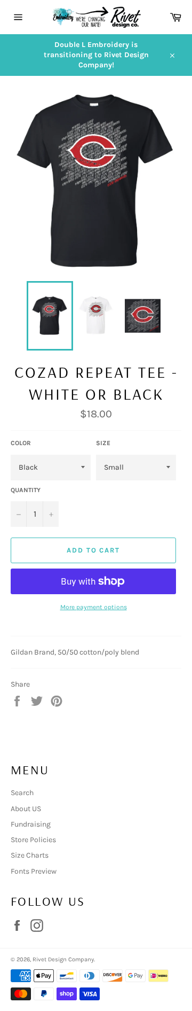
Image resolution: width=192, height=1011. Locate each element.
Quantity (26, 490)
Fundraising (31, 824)
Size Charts (30, 855)
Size (103, 443)
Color (21, 443)
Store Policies (33, 839)
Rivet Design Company (63, 959)
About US (26, 808)
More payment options (93, 607)
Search (22, 792)
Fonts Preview (34, 871)
